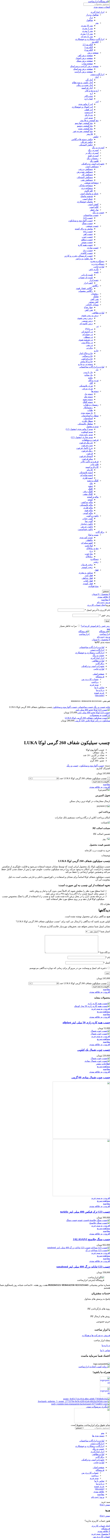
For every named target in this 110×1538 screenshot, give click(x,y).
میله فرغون (87, 459)
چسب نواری (93, 247)
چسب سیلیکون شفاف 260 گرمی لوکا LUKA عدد (83, 778)
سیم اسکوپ (87, 432)
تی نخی (89, 345)
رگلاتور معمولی (85, 291)
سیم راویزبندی (86, 434)
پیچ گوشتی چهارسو (84, 123)
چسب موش (87, 242)
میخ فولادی (93, 586)
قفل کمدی (88, 583)
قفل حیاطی (87, 578)
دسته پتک (88, 396)
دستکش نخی (87, 180)
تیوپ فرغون (87, 445)
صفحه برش (93, 52)
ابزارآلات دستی (97, 74)
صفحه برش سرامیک (83, 69)
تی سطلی (88, 337)
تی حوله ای (87, 334)
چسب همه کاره (85, 245)
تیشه (90, 486)
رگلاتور (95, 285)
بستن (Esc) (105, 1505)
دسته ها (95, 391)
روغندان (95, 293)
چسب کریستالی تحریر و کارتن (78, 256)
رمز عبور (105, 615)
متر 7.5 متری (86, 33)
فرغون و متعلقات (90, 440)
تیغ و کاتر (88, 96)
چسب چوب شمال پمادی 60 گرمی (90, 1077)
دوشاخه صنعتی (91, 182)
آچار (97, 77)
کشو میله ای (87, 543)
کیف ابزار (88, 283)
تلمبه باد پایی (87, 275)
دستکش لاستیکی (85, 177)
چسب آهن (88, 234)
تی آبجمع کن (87, 331)
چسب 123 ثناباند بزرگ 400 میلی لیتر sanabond (83, 1266)
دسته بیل (88, 394)
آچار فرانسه (87, 88)
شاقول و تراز (92, 15)
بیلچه (90, 377)
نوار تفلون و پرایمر (84, 258)
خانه (107, 707)
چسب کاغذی (86, 253)
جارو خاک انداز (86, 353)
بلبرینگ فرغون (86, 442)
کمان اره (89, 98)
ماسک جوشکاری (85, 201)
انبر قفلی (88, 109)
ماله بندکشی (87, 502)
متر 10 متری (87, 25)
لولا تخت (89, 545)
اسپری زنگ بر (92, 153)
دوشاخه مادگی (86, 185)
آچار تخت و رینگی (84, 85)
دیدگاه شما (104, 952)
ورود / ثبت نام (97, 1497)
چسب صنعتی (92, 226)
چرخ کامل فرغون (84, 448)
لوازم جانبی (98, 266)
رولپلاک (89, 556)
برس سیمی (87, 321)
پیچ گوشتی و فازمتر (89, 120)
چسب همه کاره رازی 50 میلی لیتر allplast (86, 1022)
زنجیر (96, 562)
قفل (97, 570)
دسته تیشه (88, 399)
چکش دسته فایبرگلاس (82, 139)
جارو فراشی (87, 358)
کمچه (90, 499)
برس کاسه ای (86, 323)
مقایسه (100, 1494)
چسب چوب (87, 237)
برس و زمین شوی (90, 315)
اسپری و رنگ (98, 147)
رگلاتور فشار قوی (84, 288)
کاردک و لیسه (92, 467)
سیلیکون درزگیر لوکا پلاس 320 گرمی (92, 720)
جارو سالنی (87, 356)
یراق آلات (100, 532)
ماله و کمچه (93, 497)
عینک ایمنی (87, 199)
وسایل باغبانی (92, 304)
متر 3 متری (87, 28)
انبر (97, 101)
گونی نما (89, 521)
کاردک (90, 470)
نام (108, 957)
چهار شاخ (88, 307)
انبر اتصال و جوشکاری (82, 107)
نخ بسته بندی (87, 413)
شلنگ (96, 296)
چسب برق (88, 250)
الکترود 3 (88, 47)
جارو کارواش (86, 361)
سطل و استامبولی (90, 415)
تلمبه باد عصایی (85, 277)
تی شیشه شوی (85, 340)
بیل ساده (89, 375)
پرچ (91, 551)
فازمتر (90, 134)
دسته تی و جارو (85, 364)
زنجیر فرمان (87, 564)
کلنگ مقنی (88, 494)
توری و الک (93, 380)
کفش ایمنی (93, 204)
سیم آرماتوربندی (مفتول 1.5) (79, 429)
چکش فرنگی (86, 142)
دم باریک (89, 115)
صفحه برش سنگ (84, 61)
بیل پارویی (88, 372)
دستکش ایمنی (92, 166)
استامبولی (88, 418)
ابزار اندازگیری (97, 12)
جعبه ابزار (94, 280)
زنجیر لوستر (87, 567)
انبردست (89, 112)
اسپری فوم (93, 155)
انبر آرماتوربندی (85, 104)
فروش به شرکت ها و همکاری (96, 1335)
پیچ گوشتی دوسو (85, 126)
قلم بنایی (94, 464)
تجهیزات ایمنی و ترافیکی (92, 163)
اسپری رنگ (93, 150)
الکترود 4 (88, 50)
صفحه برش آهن (85, 55)
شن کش (94, 299)
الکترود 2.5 (88, 44)
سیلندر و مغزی (86, 572)
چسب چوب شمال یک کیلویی (93, 1049)
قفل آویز (89, 575)
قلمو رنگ (94, 161)
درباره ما (106, 1345)
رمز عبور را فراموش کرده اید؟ (95, 626)
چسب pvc (88, 231)
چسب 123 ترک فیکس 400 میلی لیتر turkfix (85, 1211)
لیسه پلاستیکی (86, 472)
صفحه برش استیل (84, 58)
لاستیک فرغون (86, 456)
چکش (96, 136)
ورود (107, 621)
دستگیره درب (97, 264)
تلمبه (96, 272)
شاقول (89, 20)
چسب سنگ (87, 223)
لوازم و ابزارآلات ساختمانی (91, 367)
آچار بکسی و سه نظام (82, 82)
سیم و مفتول (92, 426)
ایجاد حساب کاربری (96, 605)
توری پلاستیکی (86, 386)
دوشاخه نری (87, 188)
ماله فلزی (88, 507)
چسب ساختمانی (91, 215)
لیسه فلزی (87, 478)
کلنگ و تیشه (93, 480)
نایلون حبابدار (86, 524)
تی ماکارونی (87, 342)
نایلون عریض (87, 526)
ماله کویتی (88, 513)
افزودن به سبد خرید (101, 781)
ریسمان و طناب (91, 405)
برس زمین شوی (85, 318)
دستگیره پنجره (97, 261)
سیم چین (88, 117)
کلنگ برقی (88, 491)
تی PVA (89, 329)
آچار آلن (89, 80)
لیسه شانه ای (86, 475)
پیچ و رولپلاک (92, 548)
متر (97, 23)
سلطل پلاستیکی (85, 423)
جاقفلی (89, 540)
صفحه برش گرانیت (83, 71)
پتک (91, 483)
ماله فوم (89, 510)
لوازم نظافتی (98, 312)
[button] (100, 1009)
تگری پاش (94, 269)
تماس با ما (105, 1350)
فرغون (89, 453)
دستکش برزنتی (85, 169)
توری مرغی (87, 388)
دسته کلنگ (88, 402)
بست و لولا (93, 535)
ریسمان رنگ (93, 158)
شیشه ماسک (86, 196)
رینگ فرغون (87, 451)
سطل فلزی (87, 421)
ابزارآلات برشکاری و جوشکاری (89, 39)
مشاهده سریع (103, 1011)
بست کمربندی (86, 537)
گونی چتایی (87, 518)
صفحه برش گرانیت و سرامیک (84, 66)
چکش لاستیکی (86, 145)
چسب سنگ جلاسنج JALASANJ (91, 1239)
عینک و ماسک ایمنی (89, 193)
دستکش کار (87, 174)
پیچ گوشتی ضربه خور (83, 131)
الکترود (95, 42)
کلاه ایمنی (94, 207)
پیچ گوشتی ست (85, 128)
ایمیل (106, 962)
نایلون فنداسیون (85, 529)
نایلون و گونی (92, 516)
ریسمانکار (88, 407)
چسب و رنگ (98, 212)
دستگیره (95, 559)
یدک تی (89, 348)
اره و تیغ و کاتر (92, 90)
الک (91, 383)
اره (91, 93)
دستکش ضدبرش (85, 172)
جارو (96, 350)
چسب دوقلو (87, 239)
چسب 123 (88, 218)
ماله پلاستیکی (86, 505)
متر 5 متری (87, 31)
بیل (97, 369)
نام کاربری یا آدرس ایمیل (97, 610)
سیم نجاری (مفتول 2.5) (82, 437)
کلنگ (90, 488)
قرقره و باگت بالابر (89, 461)
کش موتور (94, 302)
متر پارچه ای (87, 36)
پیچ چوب (89, 553)
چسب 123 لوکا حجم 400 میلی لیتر (93, 712)
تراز (91, 17)
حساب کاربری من (90, 679)
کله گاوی (88, 191)
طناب (90, 410)
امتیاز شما (104, 931)
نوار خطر (94, 210)
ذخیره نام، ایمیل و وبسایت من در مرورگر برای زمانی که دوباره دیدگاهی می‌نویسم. (68, 968)
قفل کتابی (88, 581)
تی (97, 326)
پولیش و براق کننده (84, 228)
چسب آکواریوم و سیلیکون (80, 220)
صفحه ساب (87, 63)
